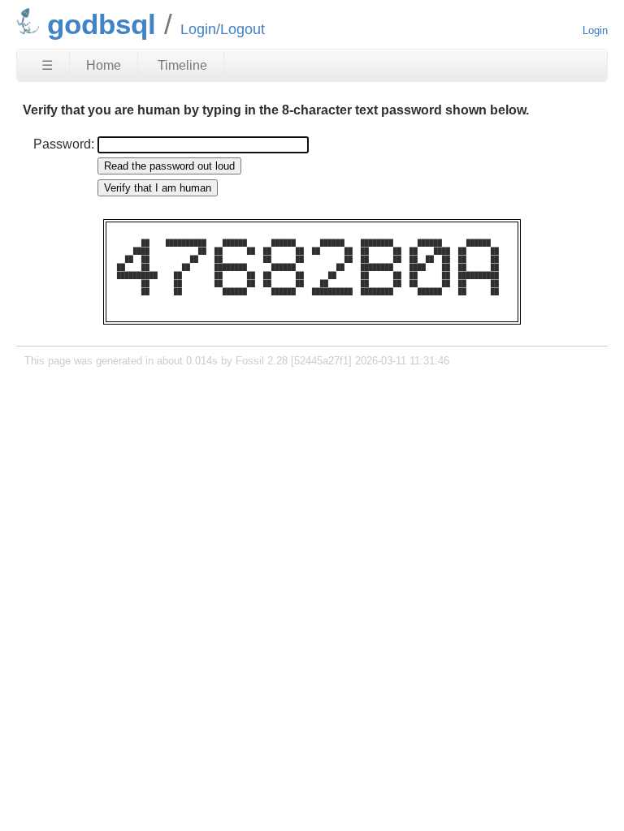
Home (103, 65)
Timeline (182, 65)
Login (595, 30)
